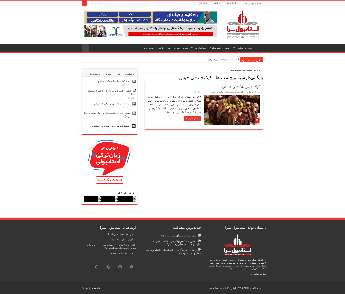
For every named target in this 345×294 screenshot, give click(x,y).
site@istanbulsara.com (122, 253)
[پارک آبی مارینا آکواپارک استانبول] (109, 197)
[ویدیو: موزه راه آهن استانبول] (109, 200)
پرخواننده (130, 73)
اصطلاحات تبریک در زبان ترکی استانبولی (110, 125)
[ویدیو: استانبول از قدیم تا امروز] (126, 197)
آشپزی (240, 92)
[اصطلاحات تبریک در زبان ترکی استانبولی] (134, 126)
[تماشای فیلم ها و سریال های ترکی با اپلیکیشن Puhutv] (134, 90)
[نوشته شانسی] (85, 48)
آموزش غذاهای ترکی (227, 92)
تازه (118, 73)
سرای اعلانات (217, 3)
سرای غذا (214, 92)
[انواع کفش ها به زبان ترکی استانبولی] (134, 104)
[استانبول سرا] (243, 23)
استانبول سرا (233, 3)
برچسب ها (95, 73)
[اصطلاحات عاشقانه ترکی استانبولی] (134, 81)
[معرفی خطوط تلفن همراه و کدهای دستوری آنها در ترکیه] (134, 113)
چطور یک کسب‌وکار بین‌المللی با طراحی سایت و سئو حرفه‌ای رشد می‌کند (176, 243)
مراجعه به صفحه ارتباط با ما (119, 234)
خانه (259, 70)
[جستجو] (84, 3)
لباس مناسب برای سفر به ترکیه (223, 59)
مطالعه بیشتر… (258, 273)
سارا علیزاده (252, 92)
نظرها (108, 73)
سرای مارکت (202, 3)
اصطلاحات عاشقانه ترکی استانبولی (113, 81)
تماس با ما (148, 48)
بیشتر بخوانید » (192, 118)
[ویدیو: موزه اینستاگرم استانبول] (92, 200)
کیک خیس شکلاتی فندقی (241, 87)
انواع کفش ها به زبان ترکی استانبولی (112, 103)
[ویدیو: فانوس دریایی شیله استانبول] (92, 197)
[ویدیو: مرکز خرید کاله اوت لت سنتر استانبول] (126, 200)
